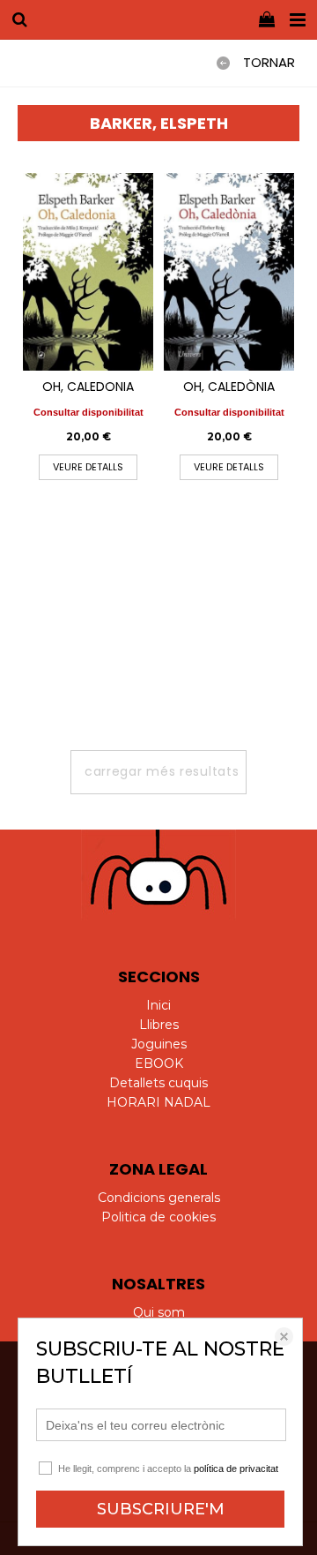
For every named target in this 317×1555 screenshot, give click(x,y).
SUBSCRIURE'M (161, 1509)
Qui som (159, 1312)
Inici (158, 1005)
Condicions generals (159, 1198)
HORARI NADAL (158, 1102)
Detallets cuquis (158, 1083)
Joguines (159, 1044)
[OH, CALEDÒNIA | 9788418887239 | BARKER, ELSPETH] (229, 272)
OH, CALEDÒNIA (229, 386)
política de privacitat (236, 1468)
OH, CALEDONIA (88, 386)
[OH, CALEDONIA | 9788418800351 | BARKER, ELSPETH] (88, 272)
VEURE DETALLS (88, 467)
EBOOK (159, 1063)
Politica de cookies (158, 1217)
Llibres (159, 1025)
